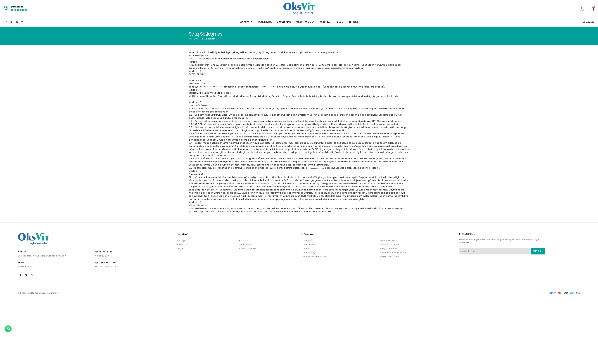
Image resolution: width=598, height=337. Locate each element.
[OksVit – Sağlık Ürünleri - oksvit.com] (299, 8)
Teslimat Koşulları (389, 240)
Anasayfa (246, 21)
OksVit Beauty (308, 252)
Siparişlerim (245, 244)
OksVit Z (305, 248)
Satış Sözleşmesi (389, 248)
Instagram (32, 275)
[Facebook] (6, 22)
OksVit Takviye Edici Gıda (314, 256)
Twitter (26, 275)
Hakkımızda (264, 21)
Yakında (325, 22)
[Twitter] (11, 22)
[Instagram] (22, 22)
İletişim (353, 21)
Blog (340, 21)
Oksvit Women (305, 21)
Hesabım (243, 240)
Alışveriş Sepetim (247, 248)
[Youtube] (16, 22)
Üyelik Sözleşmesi (389, 244)
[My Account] (582, 9)
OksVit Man (306, 240)
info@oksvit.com (26, 266)
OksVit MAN (284, 21)
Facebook (20, 275)
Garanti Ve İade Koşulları (393, 252)
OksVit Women (308, 244)
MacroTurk (53, 292)
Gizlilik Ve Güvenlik (389, 256)
